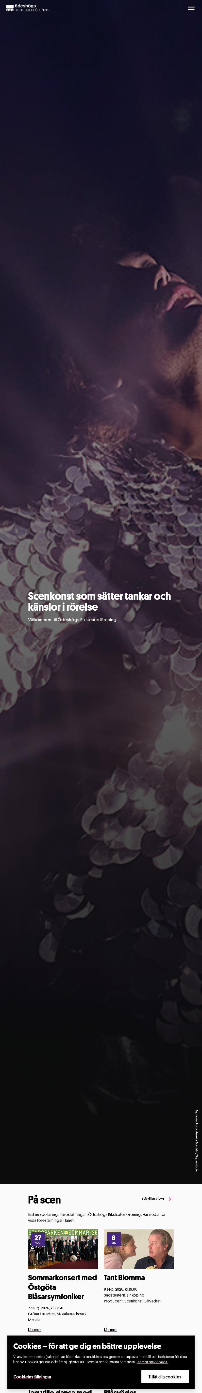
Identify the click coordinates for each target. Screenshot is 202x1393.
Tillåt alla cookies (165, 1377)
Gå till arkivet (153, 1199)
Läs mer (34, 1329)
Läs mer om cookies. (152, 1361)
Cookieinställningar (32, 1377)
